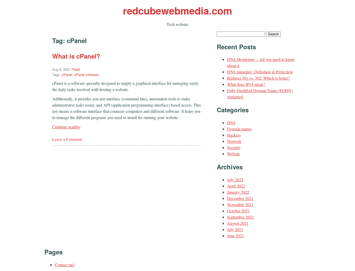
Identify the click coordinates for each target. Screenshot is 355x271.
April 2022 (236, 186)
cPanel (67, 74)
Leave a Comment (67, 139)
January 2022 (238, 192)
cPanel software (86, 74)
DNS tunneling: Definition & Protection (260, 71)
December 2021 (240, 198)
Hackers (234, 135)
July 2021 (235, 229)
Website (233, 153)
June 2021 (235, 235)
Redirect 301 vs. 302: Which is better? (258, 78)
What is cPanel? (76, 56)
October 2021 (238, 210)
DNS (231, 122)
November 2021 (240, 204)
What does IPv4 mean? (246, 84)
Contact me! (65, 264)
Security (234, 147)
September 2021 (240, 217)
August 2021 (237, 223)
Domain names (239, 128)
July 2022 (235, 179)
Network (234, 141)
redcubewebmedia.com (177, 10)
